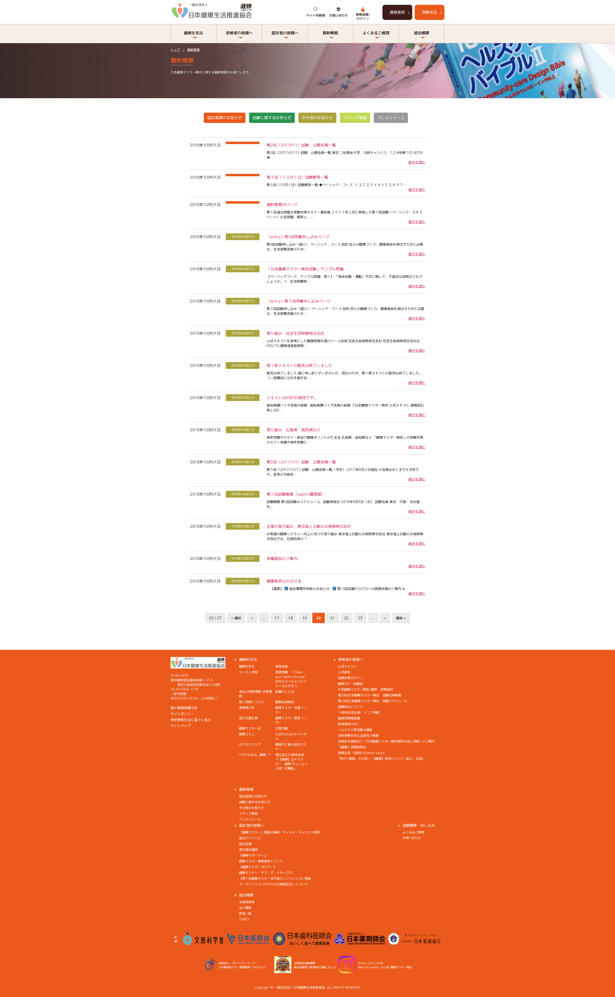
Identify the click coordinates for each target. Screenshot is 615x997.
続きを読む (416, 162)
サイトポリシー (182, 713)
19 (304, 618)
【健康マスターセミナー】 (258, 867)
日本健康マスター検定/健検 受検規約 (365, 689)
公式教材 (344, 672)
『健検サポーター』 (253, 855)
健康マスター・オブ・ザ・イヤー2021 (266, 872)
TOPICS (244, 919)
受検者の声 (247, 707)
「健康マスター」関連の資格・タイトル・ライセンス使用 (279, 832)
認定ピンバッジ (250, 838)
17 (277, 618)
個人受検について (251, 702)
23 (360, 618)
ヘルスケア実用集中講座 (355, 730)
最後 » (401, 618)
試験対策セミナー (350, 678)
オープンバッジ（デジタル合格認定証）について (273, 884)
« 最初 (236, 618)
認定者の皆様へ (251, 825)
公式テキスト (347, 666)
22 (346, 618)
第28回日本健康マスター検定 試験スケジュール (372, 701)
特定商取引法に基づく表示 (191, 719)
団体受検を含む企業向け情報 (358, 735)
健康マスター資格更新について (261, 861)
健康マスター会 (250, 728)
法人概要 (245, 908)
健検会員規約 (284, 702)
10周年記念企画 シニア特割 (358, 712)
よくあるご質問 (413, 832)
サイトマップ (181, 725)
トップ (175, 50)
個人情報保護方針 (184, 707)
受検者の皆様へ (350, 659)
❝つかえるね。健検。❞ (255, 755)
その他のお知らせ (317, 117)
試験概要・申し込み (418, 825)
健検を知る (248, 659)
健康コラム (247, 734)
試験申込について (350, 707)
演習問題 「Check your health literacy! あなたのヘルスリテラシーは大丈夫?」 (292, 679)
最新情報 (193, 50)
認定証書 (245, 844)
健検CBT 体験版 (350, 683)
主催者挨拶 (247, 902)
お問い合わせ (338, 15)
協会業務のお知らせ (224, 117)
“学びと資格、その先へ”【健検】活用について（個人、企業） (381, 758)
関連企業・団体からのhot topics (361, 753)
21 (332, 618)
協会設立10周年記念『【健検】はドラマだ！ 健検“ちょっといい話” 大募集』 (291, 762)
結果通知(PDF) (348, 724)
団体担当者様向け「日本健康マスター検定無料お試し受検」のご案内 (386, 741)
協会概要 (246, 895)
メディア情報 (355, 117)
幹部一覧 (245, 913)
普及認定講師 (248, 849)
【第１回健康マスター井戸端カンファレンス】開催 (275, 878)
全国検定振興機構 (304, 963)
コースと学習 (248, 672)
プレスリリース (390, 117)
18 (291, 618)
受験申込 (429, 12)
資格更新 (397, 12)
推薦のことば (284, 691)
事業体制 (281, 666)
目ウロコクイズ (250, 744)
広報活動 (281, 728)
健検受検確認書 (349, 718)
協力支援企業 (248, 718)
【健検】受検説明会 (352, 747)
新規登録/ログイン (363, 16)
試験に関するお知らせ (272, 117)
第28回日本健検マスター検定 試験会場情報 (369, 695)
